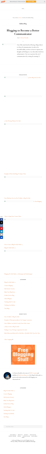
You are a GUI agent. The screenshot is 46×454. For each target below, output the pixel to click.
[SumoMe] (1, 237)
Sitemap (33, 441)
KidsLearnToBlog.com (17, 440)
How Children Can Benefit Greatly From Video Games (17, 323)
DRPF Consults (33, 373)
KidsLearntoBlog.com (23, 375)
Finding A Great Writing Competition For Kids (15, 330)
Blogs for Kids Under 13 (10, 248)
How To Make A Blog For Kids (11, 317)
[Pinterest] (1, 228)
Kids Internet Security (9, 288)
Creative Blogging (8, 285)
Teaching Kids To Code (9, 302)
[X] (1, 222)
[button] (23, 1)
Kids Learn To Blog (23, 5)
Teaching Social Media (9, 305)
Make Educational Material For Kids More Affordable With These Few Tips (22, 333)
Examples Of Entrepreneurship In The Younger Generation (18, 320)
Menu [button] (23, 8)
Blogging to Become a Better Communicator (23, 32)
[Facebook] (1, 219)
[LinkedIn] (1, 231)
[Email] (1, 234)
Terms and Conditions (24, 441)
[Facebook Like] (1, 225)
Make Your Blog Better (9, 292)
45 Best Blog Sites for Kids (34, 77)
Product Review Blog (9, 295)
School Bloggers (8, 298)
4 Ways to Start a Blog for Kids (11, 326)
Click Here (31, 1)
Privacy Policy (14, 441)
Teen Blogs (6, 308)
